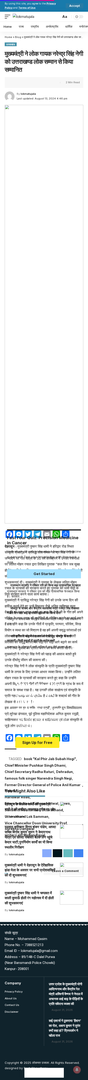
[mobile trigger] (9, 17)
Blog (18, 37)
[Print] (37, 82)
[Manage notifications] (77, 1069)
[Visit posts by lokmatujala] (10, 96)
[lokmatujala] (23, 17)
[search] (56, 16)
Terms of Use (26, 7)
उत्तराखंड (10, 44)
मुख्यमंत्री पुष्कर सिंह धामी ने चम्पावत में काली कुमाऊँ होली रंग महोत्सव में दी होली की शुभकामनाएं (29, 898)
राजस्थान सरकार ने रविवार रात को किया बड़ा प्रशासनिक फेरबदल (45, 585)
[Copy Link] (30, 82)
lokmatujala (28, 93)
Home (8, 37)
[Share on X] (22, 82)
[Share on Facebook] (15, 82)
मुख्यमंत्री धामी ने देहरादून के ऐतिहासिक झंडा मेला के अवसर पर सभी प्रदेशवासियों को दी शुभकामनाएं (30, 870)
